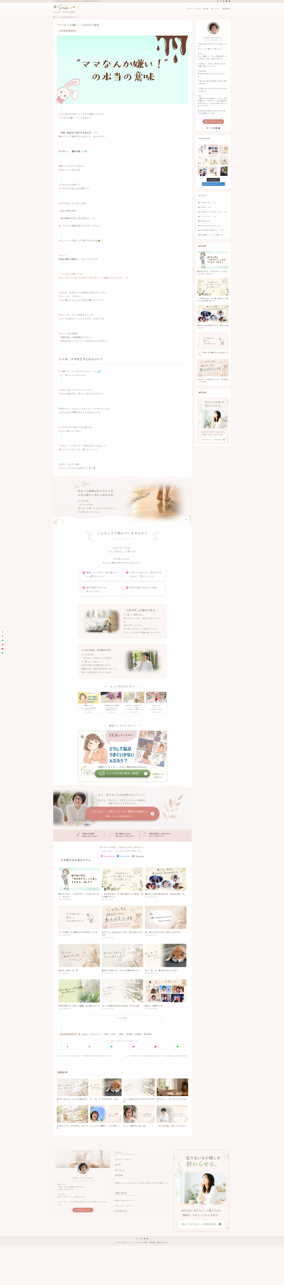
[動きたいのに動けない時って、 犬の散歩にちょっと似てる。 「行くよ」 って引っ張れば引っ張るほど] (202, 160)
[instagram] (223, 1)
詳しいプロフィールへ (213, 121)
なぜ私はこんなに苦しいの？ (214, 212)
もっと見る (122, 1018)
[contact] (229, 1)
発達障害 (138, 1034)
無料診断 (119, 1175)
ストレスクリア (96, 1034)
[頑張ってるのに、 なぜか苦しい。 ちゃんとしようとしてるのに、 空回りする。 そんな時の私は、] (224, 160)
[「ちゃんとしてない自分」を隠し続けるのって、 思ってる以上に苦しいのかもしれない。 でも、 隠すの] (224, 171)
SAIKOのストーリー (83, 1210)
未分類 (205, 221)
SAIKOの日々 (208, 202)
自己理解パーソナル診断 (211, 235)
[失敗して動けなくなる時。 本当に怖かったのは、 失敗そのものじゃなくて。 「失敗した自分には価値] (213, 171)
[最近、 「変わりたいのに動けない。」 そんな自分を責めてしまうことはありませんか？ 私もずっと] (213, 150)
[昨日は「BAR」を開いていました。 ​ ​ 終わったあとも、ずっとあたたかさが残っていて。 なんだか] (202, 171)
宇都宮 (121, 1034)
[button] (67, 1046)
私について (120, 1170)
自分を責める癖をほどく (67, 31)
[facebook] (217, 1)
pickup (85, 1034)
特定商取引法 (121, 1211)
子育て (113, 1034)
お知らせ (206, 207)
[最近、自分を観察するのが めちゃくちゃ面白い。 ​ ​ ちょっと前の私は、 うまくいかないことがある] (224, 150)
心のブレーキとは (123, 1159)
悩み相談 (129, 1034)
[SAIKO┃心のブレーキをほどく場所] (64, 8)
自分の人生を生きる (210, 225)
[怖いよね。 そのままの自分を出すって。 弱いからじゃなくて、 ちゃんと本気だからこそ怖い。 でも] (213, 160)
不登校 (106, 1034)
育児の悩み (148, 1034)
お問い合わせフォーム (124, 1200)
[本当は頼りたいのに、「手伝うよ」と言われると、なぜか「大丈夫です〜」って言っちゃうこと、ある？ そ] (202, 150)
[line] (226, 1)
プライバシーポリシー (125, 1205)
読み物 (118, 1164)
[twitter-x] (220, 1)
